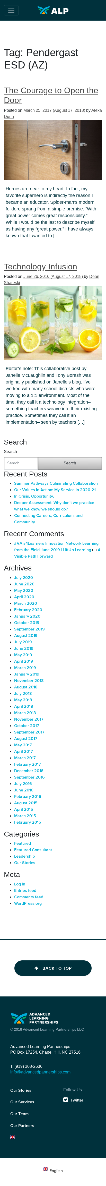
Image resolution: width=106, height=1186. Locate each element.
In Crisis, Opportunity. (34, 496)
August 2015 (26, 803)
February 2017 (27, 765)
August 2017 (25, 739)
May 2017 (23, 745)
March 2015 (25, 816)
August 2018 (26, 687)
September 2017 (29, 732)
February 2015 (27, 823)
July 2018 (23, 694)
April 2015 (23, 810)
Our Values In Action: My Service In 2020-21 (55, 490)
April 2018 (23, 707)
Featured (22, 844)
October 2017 (26, 726)
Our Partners (22, 1126)
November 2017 (28, 720)
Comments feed (28, 897)
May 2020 (23, 591)
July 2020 (23, 578)
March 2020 (25, 604)
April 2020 (24, 597)
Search (10, 451)
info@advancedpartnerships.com (40, 1072)
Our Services (22, 1102)
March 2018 (25, 713)
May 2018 (23, 700)
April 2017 (23, 752)
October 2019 (26, 623)
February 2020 (28, 610)
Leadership (24, 857)
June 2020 (24, 584)
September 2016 (29, 777)
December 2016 (28, 771)
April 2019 (23, 662)
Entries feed (25, 891)
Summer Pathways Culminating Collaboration (56, 484)
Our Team (19, 1114)
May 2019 (23, 655)
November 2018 (29, 681)
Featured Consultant (33, 850)
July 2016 (23, 784)
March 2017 (25, 758)
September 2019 (29, 629)
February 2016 (27, 797)
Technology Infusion (40, 266)
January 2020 (27, 617)
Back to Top (57, 968)
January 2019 (26, 674)
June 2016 (23, 790)
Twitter (76, 1100)
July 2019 (23, 642)
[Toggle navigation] (11, 10)
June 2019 (23, 649)
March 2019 (25, 668)
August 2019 (26, 636)
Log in (19, 884)
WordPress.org (28, 904)
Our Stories (24, 863)
